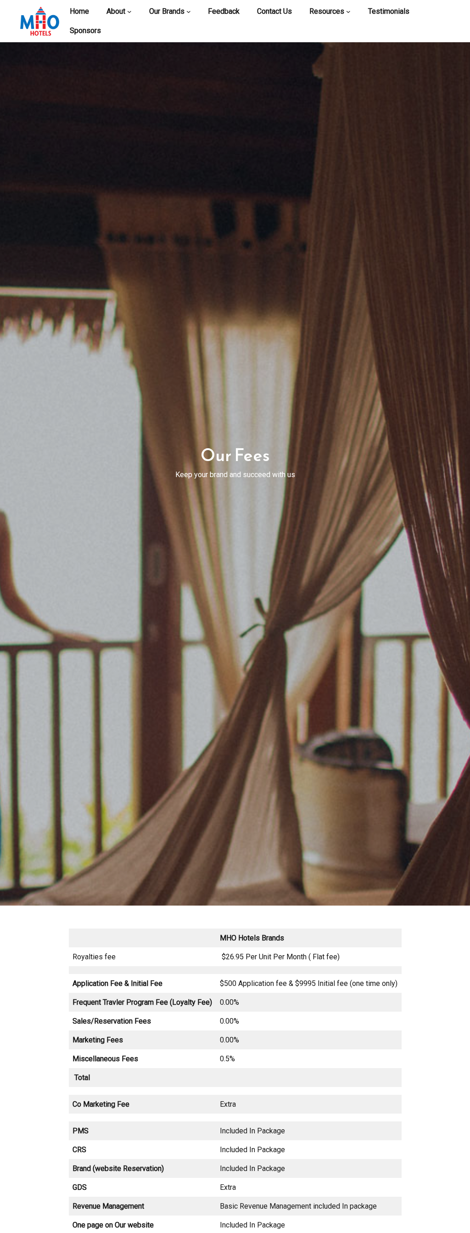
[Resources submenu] (348, 11)
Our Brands (167, 11)
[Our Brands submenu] (188, 11)
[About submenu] (129, 11)
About (115, 11)
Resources (326, 11)
